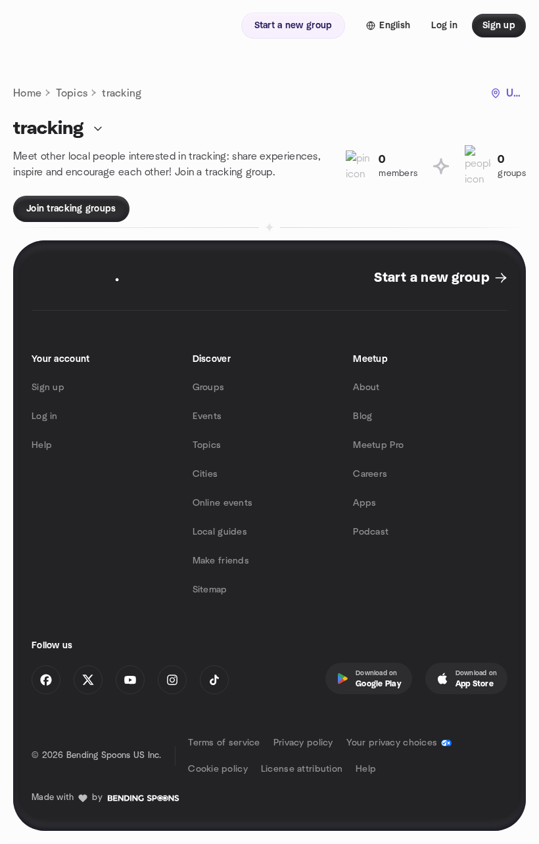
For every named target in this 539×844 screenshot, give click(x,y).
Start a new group (431, 277)
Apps (364, 503)
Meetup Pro (378, 445)
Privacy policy (303, 742)
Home (27, 93)
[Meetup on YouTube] (130, 679)
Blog (362, 416)
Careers (370, 474)
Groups (209, 387)
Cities (205, 474)
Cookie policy (218, 769)
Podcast (370, 532)
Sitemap (210, 589)
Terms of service (224, 742)
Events (207, 416)
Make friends (221, 561)
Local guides (220, 532)
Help (42, 445)
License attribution (301, 769)
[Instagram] (172, 679)
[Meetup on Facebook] (46, 679)
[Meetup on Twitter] (88, 679)
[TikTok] (214, 679)
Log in (45, 416)
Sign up (48, 387)
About (366, 387)
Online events (223, 503)
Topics (71, 93)
